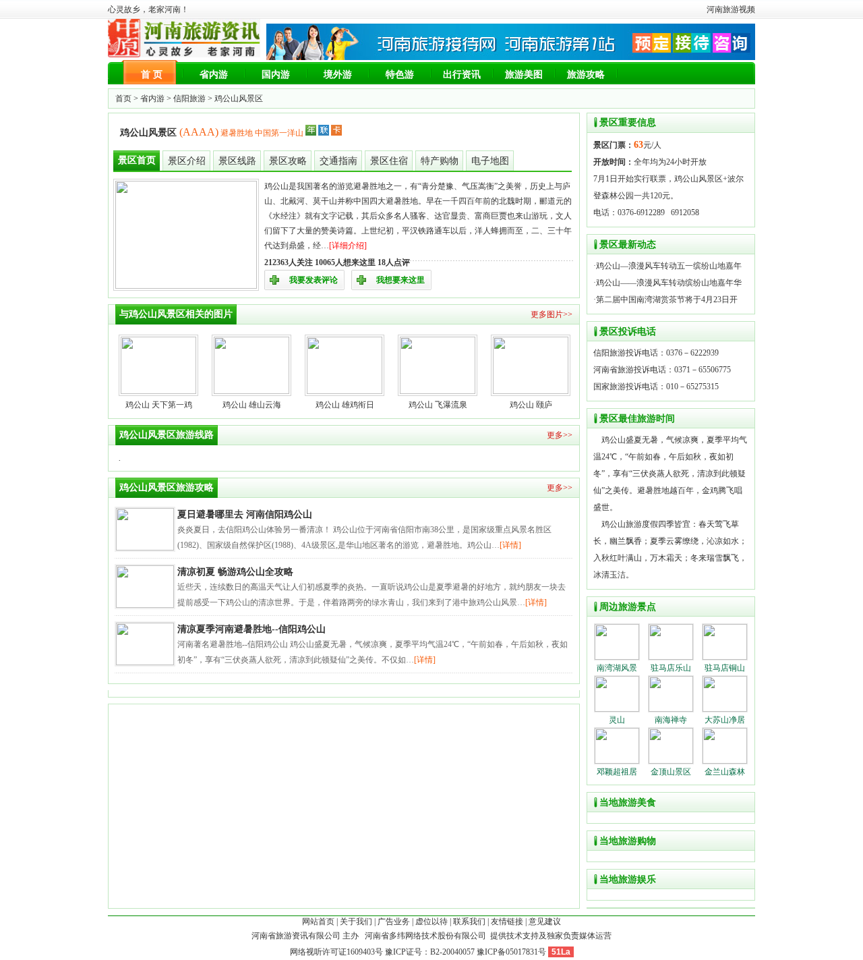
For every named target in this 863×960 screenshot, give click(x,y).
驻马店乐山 (671, 668)
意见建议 (545, 921)
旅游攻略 (586, 74)
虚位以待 (431, 921)
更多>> (559, 435)
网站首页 (318, 921)
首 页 (151, 74)
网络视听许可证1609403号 (336, 952)
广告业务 (394, 921)
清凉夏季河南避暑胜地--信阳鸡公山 (251, 629)
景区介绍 (187, 161)
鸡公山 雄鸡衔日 (345, 405)
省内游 (214, 74)
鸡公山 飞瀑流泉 (438, 405)
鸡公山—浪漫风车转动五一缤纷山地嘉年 (669, 266)
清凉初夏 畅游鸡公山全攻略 (235, 572)
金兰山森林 (725, 772)
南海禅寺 (671, 720)
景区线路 (237, 161)
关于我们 (356, 921)
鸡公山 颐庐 (531, 405)
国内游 (276, 74)
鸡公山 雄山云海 (251, 405)
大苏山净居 (725, 720)
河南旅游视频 (731, 9)
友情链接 (507, 921)
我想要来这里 (400, 280)
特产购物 (439, 161)
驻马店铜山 (725, 668)
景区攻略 (288, 161)
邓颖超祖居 (617, 772)
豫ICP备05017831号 (511, 952)
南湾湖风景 (617, 668)
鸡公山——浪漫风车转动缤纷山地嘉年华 (669, 282)
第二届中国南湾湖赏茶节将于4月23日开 (667, 299)
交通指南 (338, 161)
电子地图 (490, 161)
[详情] (510, 545)
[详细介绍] (348, 245)
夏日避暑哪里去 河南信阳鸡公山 (244, 514)
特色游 (400, 74)
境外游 (338, 74)
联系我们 (469, 921)
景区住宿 (389, 161)
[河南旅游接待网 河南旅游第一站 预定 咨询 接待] (510, 57)
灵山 (617, 720)
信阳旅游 (189, 98)
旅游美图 (524, 74)
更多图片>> (551, 314)
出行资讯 (462, 74)
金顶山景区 (671, 772)
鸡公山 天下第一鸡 (158, 405)
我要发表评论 (313, 280)
